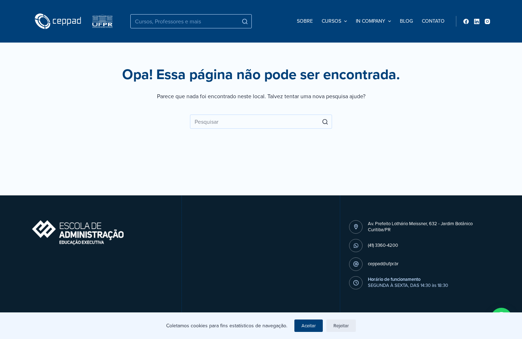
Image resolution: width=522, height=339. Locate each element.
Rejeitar (341, 325)
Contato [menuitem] (433, 21)
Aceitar (308, 325)
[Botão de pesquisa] (245, 21)
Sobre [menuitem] (305, 21)
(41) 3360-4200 (383, 245)
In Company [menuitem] (370, 21)
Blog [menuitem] (406, 21)
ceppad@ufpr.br (383, 263)
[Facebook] (466, 21)
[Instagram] (487, 21)
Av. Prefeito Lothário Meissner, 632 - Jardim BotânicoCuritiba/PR (420, 226)
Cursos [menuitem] (331, 21)
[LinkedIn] (476, 21)
